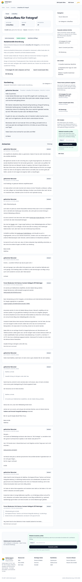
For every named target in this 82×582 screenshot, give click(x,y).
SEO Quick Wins (61, 2)
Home (3, 7)
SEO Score (71, 2)
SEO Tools (61, 153)
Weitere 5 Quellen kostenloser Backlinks (66, 73)
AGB (51, 565)
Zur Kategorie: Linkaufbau (66, 21)
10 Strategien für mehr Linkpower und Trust (17, 70)
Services (36, 562)
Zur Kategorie (47, 83)
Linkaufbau (13, 7)
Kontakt (36, 565)
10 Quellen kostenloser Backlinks (67, 64)
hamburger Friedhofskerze (24, 233)
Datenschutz (53, 562)
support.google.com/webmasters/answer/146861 (17, 303)
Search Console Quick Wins (40, 70)
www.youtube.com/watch (10, 450)
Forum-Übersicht (63, 17)
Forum (7, 7)
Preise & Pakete (38, 560)
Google (12, 224)
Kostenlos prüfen (67, 144)
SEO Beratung (9, 74)
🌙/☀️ (78, 2)
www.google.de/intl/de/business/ (12, 292)
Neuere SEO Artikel (71, 562)
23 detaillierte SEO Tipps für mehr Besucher (67, 68)
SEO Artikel (21, 562)
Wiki (19, 560)
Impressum (53, 560)
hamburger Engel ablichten (37, 217)
